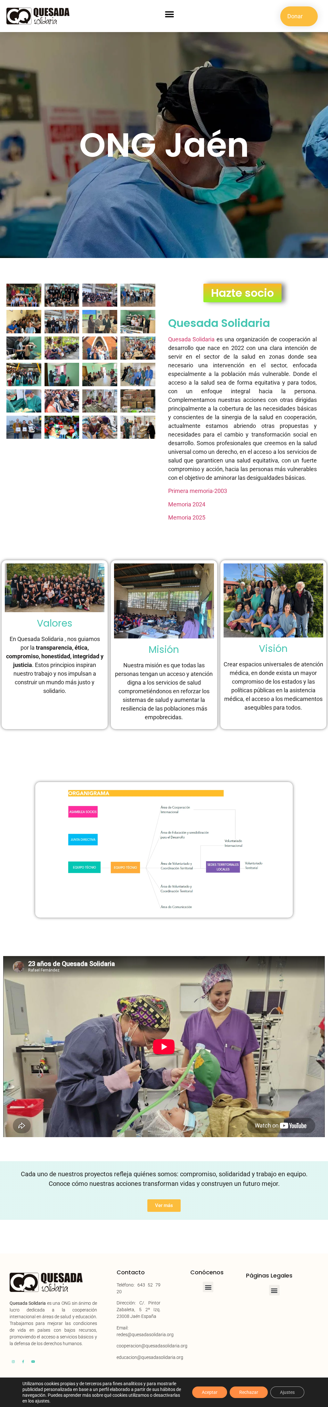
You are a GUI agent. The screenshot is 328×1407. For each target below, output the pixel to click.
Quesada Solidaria (219, 323)
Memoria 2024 (186, 504)
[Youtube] (33, 1361)
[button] (169, 14)
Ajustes (287, 1392)
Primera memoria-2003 (197, 490)
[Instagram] (13, 1361)
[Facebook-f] (23, 1361)
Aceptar (209, 1392)
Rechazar (248, 1392)
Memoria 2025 (186, 517)
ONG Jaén (164, 145)
